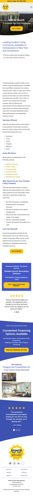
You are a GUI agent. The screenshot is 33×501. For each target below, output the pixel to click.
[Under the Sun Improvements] (5, 7)
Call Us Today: (16, 1)
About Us (9, 469)
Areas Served (24, 469)
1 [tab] (14, 430)
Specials (9, 472)
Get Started (16, 251)
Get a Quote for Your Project (16, 285)
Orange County (11, 169)
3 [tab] (19, 430)
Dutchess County (12, 164)
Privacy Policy (24, 475)
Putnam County (11, 172)
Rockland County (11, 174)
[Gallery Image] (9, 377)
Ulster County (10, 167)
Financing (24, 472)
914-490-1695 (17, 486)
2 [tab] (16, 430)
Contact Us (9, 475)
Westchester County (13, 177)
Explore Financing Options (16, 350)
